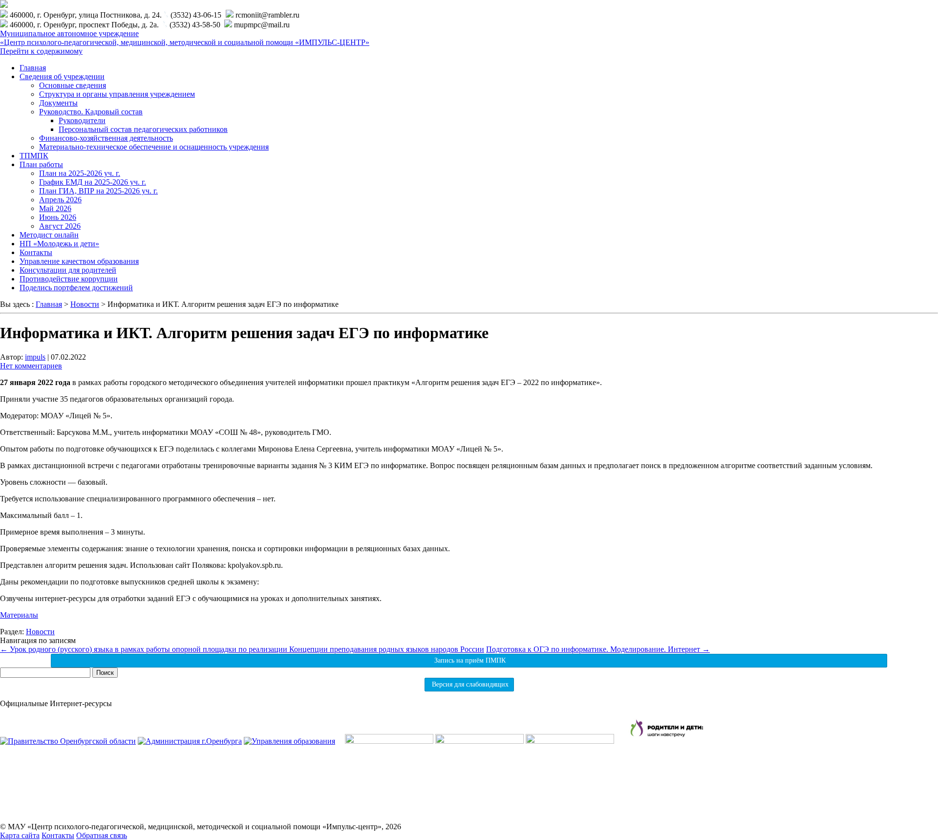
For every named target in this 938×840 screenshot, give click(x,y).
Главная (33, 68)
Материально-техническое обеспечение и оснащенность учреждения (154, 147)
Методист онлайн (49, 235)
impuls (35, 357)
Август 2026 (60, 226)
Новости (40, 631)
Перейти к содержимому (41, 51)
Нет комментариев (31, 366)
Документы (58, 103)
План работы (41, 164)
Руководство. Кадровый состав (91, 112)
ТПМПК (34, 155)
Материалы (19, 615)
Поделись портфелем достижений (76, 287)
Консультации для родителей (68, 270)
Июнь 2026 (57, 217)
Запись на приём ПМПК (469, 660)
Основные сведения (72, 85)
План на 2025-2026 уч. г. (79, 173)
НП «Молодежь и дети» (59, 243)
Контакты (36, 252)
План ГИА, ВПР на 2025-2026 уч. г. (98, 191)
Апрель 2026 (60, 199)
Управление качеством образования (79, 261)
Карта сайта (20, 835)
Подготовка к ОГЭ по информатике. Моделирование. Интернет (598, 649)
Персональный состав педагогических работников (143, 129)
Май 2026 (55, 208)
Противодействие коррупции (69, 279)
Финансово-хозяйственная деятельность (106, 138)
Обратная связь (101, 835)
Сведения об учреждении (62, 76)
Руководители (82, 120)
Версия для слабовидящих (469, 684)
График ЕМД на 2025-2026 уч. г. (92, 182)
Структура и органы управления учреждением (117, 94)
